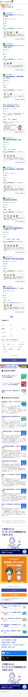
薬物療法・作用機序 (6, 642)
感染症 (9, 119)
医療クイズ (22, 644)
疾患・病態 (4, 647)
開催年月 (3, 328)
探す (15, 360)
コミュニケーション (12, 346)
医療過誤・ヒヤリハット (7, 644)
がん (4, 239)
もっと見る (5, 351)
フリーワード (4, 332)
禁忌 (3, 639)
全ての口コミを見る (19, 39)
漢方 (3, 344)
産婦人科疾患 (13, 149)
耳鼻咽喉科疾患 (14, 119)
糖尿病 (14, 639)
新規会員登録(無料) (14, 594)
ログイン (14, 590)
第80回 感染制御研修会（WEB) (11, 106)
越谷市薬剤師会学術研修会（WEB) (12, 139)
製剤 (9, 149)
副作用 (9, 647)
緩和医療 (18, 239)
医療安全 (5, 87)
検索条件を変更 (19, 9)
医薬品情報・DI (11, 349)
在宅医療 (4, 349)
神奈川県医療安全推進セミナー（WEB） (13, 288)
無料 (9, 300)
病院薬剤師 (8, 239)
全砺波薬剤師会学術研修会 (10, 200)
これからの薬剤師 (20, 344)
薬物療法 (5, 209)
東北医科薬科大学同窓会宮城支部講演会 (13, 259)
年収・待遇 (16, 644)
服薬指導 (18, 349)
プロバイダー (4, 336)
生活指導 (20, 346)
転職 (13, 647)
